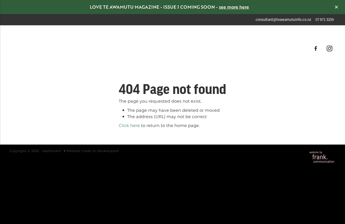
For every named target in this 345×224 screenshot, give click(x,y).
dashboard (51, 151)
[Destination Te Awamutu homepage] (172, 48)
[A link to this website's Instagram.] (330, 48)
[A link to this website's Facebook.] (316, 48)
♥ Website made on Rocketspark (91, 151)
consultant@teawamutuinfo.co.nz (283, 19)
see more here (234, 7)
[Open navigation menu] (50, 48)
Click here (129, 125)
